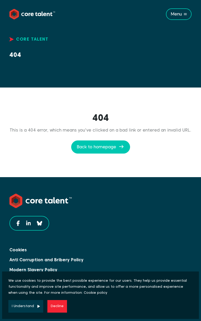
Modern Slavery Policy (33, 269)
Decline (57, 306)
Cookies (18, 249)
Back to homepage (96, 146)
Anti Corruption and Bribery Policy (46, 259)
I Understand (23, 306)
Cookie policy (95, 293)
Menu (176, 14)
